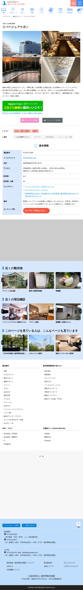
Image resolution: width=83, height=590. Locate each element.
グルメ (51, 13)
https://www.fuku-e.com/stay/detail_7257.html (68, 313)
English (47, 433)
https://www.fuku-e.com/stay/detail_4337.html (41, 345)
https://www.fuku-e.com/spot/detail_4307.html (68, 282)
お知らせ (7, 406)
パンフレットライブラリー (13, 409)
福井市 (35, 131)
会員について (49, 566)
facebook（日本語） (11, 433)
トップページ (6, 16)
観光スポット (17, 16)
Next (80, 280)
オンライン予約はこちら (35, 211)
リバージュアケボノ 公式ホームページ (39, 186)
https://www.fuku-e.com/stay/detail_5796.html (68, 345)
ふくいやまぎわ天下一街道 (13, 420)
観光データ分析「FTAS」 (53, 399)
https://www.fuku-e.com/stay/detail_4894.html (14, 313)
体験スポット (8, 381)
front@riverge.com (29, 158)
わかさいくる (8, 423)
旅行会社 (47, 371)
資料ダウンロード (50, 388)
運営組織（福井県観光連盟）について (20, 563)
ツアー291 (7, 413)
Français (47, 440)
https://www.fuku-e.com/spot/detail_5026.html (41, 282)
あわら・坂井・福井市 (22, 131)
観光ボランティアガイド (13, 416)
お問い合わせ (30, 525)
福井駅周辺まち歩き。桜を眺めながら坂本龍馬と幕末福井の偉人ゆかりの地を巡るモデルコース (52, 195)
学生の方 (47, 381)
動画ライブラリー (50, 395)
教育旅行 (47, 374)
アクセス (79, 13)
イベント (41, 13)
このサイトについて (70, 566)
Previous (2, 280)
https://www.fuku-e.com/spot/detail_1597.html (14, 282)
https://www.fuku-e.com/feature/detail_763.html (14, 345)
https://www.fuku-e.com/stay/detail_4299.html (41, 313)
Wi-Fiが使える (50, 137)
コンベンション (50, 378)
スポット (22, 13)
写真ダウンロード (50, 392)
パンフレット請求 (12, 525)
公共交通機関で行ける (22, 137)
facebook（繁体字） (11, 437)
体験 (32, 13)
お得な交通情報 (73, 3)
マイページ (8, 402)
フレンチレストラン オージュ (36, 190)
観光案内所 (48, 563)
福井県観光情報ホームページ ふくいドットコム (13, 3)
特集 (3, 13)
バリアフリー (37, 137)
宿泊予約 (69, 13)
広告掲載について (13, 569)
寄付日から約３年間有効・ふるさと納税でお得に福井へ (22, 113)
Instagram (7, 444)
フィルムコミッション (52, 385)
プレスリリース (69, 563)
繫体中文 (47, 437)
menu (79, 4)
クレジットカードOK (65, 137)
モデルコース (13, 13)
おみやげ (60, 13)
